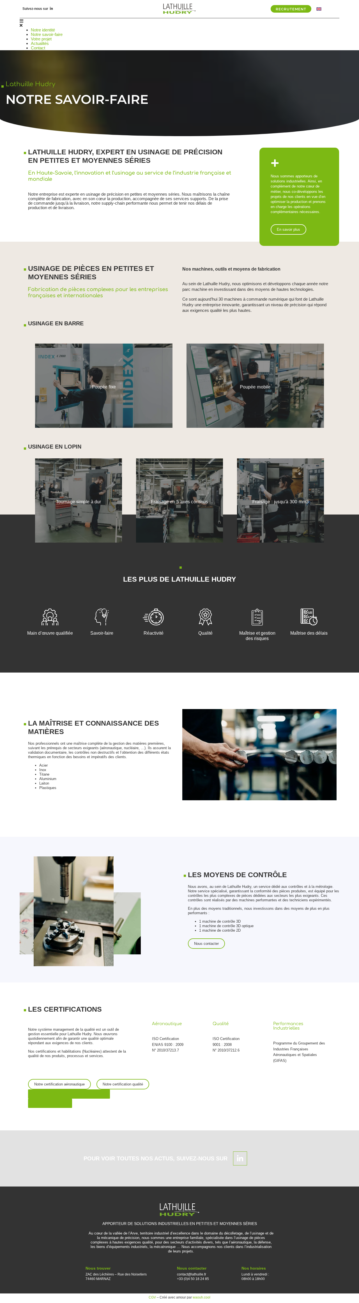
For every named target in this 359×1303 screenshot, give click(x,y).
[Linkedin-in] (51, 8)
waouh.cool (201, 1297)
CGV (152, 1297)
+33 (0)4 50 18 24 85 (193, 1279)
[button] (179, 23)
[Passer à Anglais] (319, 8)
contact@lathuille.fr (191, 1274)
